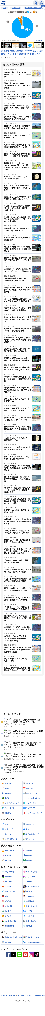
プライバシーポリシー (25, 995)
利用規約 (12, 995)
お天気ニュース (16, 8)
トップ (4, 8)
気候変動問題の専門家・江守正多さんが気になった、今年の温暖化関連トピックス (22, 52)
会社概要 (4, 995)
